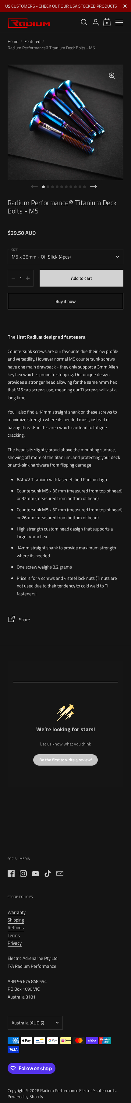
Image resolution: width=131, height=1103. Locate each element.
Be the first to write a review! (65, 759)
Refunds (16, 927)
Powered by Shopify (25, 1096)
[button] (43, 186)
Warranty (17, 912)
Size (14, 249)
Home (13, 41)
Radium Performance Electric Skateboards (78, 1090)
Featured (32, 41)
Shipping (16, 919)
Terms (14, 935)
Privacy (15, 942)
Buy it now (65, 301)
